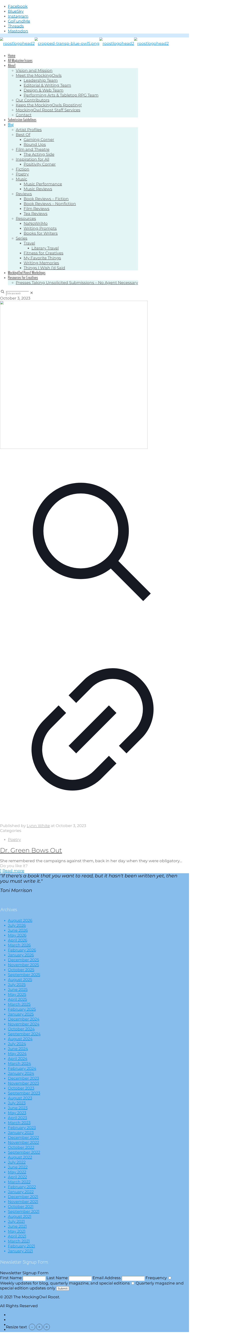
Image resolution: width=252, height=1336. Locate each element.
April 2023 (17, 1117)
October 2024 (21, 1029)
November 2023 (23, 1083)
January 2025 (21, 1014)
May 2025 (17, 994)
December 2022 (23, 1137)
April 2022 (17, 1177)
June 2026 (18, 930)
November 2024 (23, 1024)
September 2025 (24, 974)
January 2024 (21, 1073)
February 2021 (21, 1246)
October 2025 (21, 969)
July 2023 (17, 1103)
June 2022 (18, 1167)
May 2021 (16, 1231)
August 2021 (19, 1216)
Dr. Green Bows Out (31, 850)
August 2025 (20, 979)
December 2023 (23, 1078)
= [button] (46, 1327)
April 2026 (17, 940)
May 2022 (17, 1172)
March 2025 (19, 1004)
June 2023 (18, 1108)
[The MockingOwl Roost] (84, 43)
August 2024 (20, 1038)
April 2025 (17, 999)
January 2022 (21, 1191)
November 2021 (23, 1201)
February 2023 (22, 1127)
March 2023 (19, 1122)
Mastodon (18, 31)
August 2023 (20, 1098)
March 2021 (19, 1241)
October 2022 (21, 1147)
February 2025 (22, 1009)
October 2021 (20, 1206)
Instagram (18, 16)
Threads (16, 26)
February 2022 (22, 1186)
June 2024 (18, 1048)
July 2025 (17, 984)
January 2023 (21, 1132)
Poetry (14, 839)
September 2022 (24, 1152)
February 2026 (22, 950)
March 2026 (19, 945)
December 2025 (23, 959)
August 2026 (20, 920)
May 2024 (17, 1053)
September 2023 (24, 1093)
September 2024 (24, 1034)
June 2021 (17, 1226)
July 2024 (17, 1043)
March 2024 (19, 1063)
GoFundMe (19, 21)
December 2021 (23, 1196)
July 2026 (17, 925)
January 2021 (20, 1251)
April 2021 (17, 1236)
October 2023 (21, 1088)
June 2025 (18, 989)
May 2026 (17, 935)
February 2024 (22, 1068)
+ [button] (39, 1327)
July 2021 (16, 1221)
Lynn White (38, 825)
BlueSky (16, 11)
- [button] (32, 1327)
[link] (31, 292)
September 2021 (23, 1211)
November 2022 (23, 1142)
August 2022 (20, 1157)
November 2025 (23, 964)
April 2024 (17, 1058)
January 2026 (21, 955)
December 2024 (23, 1019)
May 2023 (17, 1112)
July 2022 (17, 1162)
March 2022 (19, 1182)
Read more (13, 870)
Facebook (18, 6)
